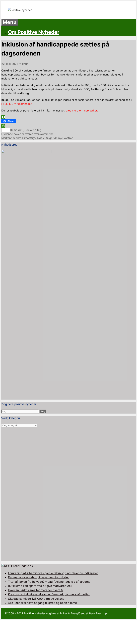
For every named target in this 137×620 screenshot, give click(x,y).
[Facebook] (68, 117)
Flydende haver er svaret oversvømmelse (27, 134)
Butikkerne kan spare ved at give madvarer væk (40, 586)
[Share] (68, 126)
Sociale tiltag (33, 130)
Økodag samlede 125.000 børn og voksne (36, 598)
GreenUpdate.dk (22, 566)
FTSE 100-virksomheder (16, 103)
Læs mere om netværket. (82, 110)
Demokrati (16, 130)
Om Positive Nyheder (33, 32)
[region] (68, 494)
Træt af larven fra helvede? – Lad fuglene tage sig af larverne (49, 581)
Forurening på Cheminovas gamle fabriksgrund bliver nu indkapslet (53, 573)
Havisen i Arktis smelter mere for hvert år (35, 590)
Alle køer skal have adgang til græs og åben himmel (43, 603)
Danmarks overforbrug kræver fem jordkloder (38, 577)
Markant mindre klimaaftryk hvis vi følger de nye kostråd (37, 138)
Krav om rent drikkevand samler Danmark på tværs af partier (49, 594)
